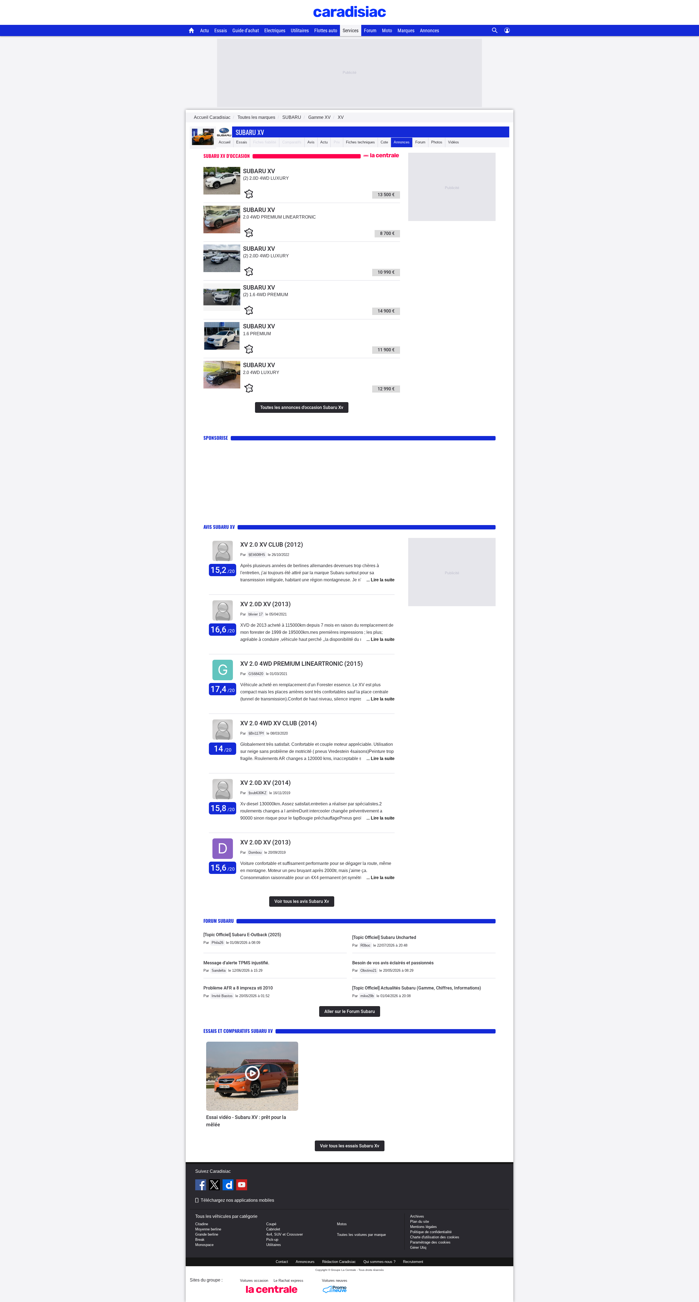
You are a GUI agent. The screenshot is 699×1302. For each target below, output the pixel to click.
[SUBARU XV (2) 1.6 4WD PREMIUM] (221, 310)
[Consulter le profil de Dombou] (222, 859)
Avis (311, 142)
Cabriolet (273, 1229)
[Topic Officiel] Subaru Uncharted (384, 937)
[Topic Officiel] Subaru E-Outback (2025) (242, 934)
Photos (436, 142)
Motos (342, 1224)
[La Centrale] (271, 1294)
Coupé (271, 1224)
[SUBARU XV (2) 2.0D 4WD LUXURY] (221, 193)
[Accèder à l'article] (252, 1076)
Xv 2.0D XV (265, 604)
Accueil (224, 142)
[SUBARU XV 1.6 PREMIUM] (221, 348)
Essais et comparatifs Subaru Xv (238, 1030)
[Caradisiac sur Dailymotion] (229, 1185)
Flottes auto (325, 30)
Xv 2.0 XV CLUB (271, 544)
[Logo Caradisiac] (349, 22)
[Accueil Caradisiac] (191, 30)
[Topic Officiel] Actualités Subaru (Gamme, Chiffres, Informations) (416, 988)
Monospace (204, 1245)
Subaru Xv (250, 132)
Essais (220, 30)
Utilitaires (300, 30)
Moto (387, 30)
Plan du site (419, 1221)
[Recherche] (495, 30)
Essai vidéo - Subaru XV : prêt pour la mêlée (246, 1120)
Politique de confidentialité (431, 1232)
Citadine (201, 1224)
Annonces (429, 30)
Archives (417, 1216)
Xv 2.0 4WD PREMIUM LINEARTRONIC (301, 663)
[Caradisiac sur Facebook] (201, 1185)
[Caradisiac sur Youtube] (241, 1185)
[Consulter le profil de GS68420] (222, 680)
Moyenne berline (208, 1229)
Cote (384, 142)
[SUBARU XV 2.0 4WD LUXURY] (221, 387)
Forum (370, 30)
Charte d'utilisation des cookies (434, 1237)
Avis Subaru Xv (219, 526)
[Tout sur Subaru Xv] (203, 144)
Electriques (274, 30)
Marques (406, 30)
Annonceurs (305, 1262)
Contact (282, 1262)
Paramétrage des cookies (430, 1242)
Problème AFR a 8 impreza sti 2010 (238, 988)
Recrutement (413, 1262)
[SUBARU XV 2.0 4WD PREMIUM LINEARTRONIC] (221, 232)
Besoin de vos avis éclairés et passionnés (393, 962)
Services (351, 30)
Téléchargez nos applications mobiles (237, 1200)
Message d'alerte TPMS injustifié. (236, 962)
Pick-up (272, 1240)
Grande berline (206, 1234)
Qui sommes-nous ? (379, 1262)
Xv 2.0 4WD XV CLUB (278, 723)
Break (200, 1240)
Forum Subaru (218, 920)
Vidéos (453, 142)
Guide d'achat (245, 30)
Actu (204, 30)
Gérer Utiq (418, 1247)
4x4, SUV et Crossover (284, 1234)
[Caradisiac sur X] (215, 1185)
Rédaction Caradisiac (339, 1262)
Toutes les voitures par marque (361, 1235)
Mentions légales (423, 1227)
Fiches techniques (360, 142)
